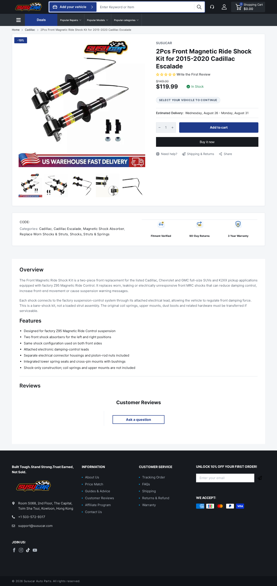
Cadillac (45, 229)
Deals (41, 20)
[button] (18, 20)
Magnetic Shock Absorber (103, 229)
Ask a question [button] (138, 419)
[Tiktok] (28, 550)
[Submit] (259, 478)
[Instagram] (21, 550)
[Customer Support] (212, 7)
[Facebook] (14, 550)
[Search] (199, 7)
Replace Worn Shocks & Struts (44, 234)
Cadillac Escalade (67, 229)
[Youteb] (35, 550)
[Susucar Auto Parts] (29, 7)
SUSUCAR (164, 43)
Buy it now (207, 142)
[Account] (224, 7)
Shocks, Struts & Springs (89, 234)
